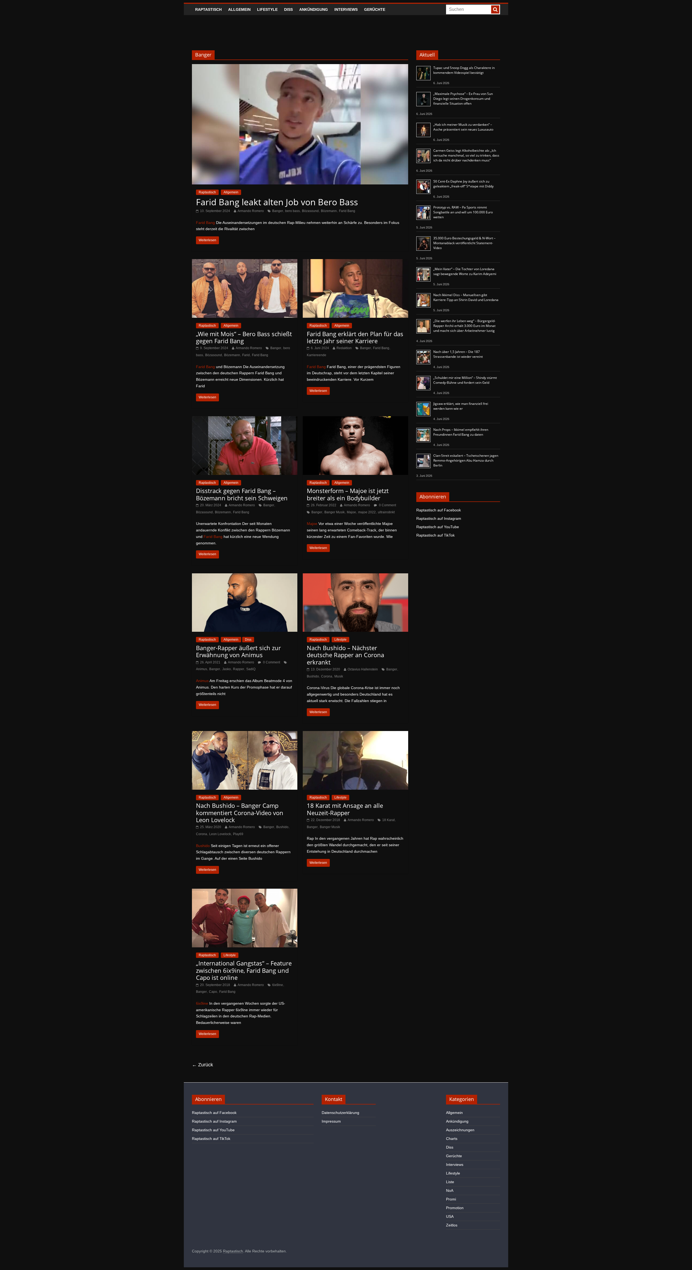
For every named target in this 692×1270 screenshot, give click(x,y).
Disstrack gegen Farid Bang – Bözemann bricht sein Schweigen (242, 494)
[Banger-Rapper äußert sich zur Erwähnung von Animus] (244, 576)
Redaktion (344, 348)
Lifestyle (267, 9)
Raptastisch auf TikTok (435, 535)
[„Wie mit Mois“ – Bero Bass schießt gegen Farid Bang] (244, 262)
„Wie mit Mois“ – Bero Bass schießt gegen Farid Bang (244, 337)
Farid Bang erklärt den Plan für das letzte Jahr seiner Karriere (355, 337)
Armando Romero (251, 211)
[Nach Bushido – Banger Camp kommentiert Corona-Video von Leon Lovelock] (244, 734)
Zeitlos (451, 1225)
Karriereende (316, 355)
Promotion (455, 1208)
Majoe (351, 512)
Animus (201, 669)
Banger (277, 211)
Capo (213, 992)
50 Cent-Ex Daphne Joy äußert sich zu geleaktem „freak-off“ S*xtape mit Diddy (463, 183)
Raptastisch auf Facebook (438, 510)
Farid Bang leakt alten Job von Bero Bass (277, 202)
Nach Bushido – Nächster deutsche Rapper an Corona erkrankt (345, 655)
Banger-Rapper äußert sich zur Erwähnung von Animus (238, 651)
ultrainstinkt (386, 512)
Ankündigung (313, 9)
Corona (326, 676)
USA (450, 1216)
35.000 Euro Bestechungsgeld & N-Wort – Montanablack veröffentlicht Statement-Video (464, 243)
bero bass (292, 211)
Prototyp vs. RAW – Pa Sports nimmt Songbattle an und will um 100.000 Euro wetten (463, 212)
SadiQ (250, 669)
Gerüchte (374, 9)
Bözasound (310, 211)
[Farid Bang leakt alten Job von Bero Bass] (300, 67)
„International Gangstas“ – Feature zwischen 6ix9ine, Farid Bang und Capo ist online (244, 970)
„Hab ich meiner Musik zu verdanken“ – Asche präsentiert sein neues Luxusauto (463, 127)
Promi (451, 1199)
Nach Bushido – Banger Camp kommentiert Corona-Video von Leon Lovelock (239, 812)
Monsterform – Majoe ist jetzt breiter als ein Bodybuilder (348, 494)
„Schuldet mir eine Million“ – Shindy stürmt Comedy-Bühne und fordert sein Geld (465, 380)
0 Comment (387, 505)
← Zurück (202, 1064)
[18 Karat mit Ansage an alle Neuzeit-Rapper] (355, 734)
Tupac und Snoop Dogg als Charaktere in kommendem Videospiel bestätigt (464, 70)
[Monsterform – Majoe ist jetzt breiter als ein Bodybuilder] (355, 419)
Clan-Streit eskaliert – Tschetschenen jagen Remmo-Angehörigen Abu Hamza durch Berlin (465, 460)
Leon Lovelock (220, 834)
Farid (246, 355)
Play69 (238, 834)
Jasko (226, 669)
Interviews (346, 9)
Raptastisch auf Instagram (438, 518)
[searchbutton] (495, 9)
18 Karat (388, 820)
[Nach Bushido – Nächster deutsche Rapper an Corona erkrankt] (355, 576)
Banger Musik (334, 512)
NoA (449, 1190)
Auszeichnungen (460, 1130)
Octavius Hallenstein (363, 669)
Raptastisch (208, 9)
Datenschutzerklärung (340, 1112)
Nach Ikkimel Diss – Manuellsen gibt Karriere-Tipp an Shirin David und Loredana (465, 297)
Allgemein (239, 9)
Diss (288, 9)
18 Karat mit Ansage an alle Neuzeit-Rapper (345, 808)
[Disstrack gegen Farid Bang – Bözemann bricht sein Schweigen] (244, 419)
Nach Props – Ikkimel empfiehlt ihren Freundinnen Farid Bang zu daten (460, 432)
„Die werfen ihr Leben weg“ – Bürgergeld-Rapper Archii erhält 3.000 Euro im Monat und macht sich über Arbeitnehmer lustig (464, 326)
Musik (338, 676)
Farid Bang (347, 211)
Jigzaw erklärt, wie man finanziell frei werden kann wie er (460, 406)
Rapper (238, 669)
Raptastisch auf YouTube (437, 527)
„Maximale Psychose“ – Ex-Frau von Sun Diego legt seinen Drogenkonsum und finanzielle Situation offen (463, 98)
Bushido (313, 676)
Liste (450, 1182)
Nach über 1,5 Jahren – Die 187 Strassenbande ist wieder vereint (458, 354)
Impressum (331, 1121)
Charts (451, 1138)
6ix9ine (277, 985)
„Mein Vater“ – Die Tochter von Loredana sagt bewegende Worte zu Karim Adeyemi (464, 271)
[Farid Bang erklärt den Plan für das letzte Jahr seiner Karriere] (355, 262)
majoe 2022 (367, 512)
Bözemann (329, 211)
